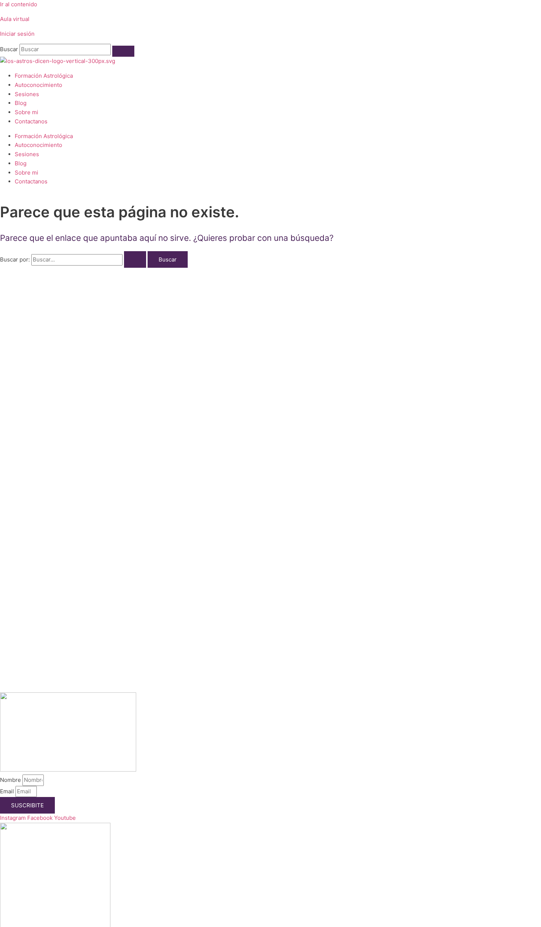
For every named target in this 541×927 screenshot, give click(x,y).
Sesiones (27, 94)
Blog (20, 102)
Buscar (9, 49)
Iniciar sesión (17, 33)
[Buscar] (123, 51)
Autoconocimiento (38, 84)
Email (7, 791)
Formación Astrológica (44, 75)
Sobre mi (26, 112)
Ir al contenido (18, 4)
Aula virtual (14, 18)
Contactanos (31, 121)
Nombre (11, 779)
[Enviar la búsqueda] (135, 259)
